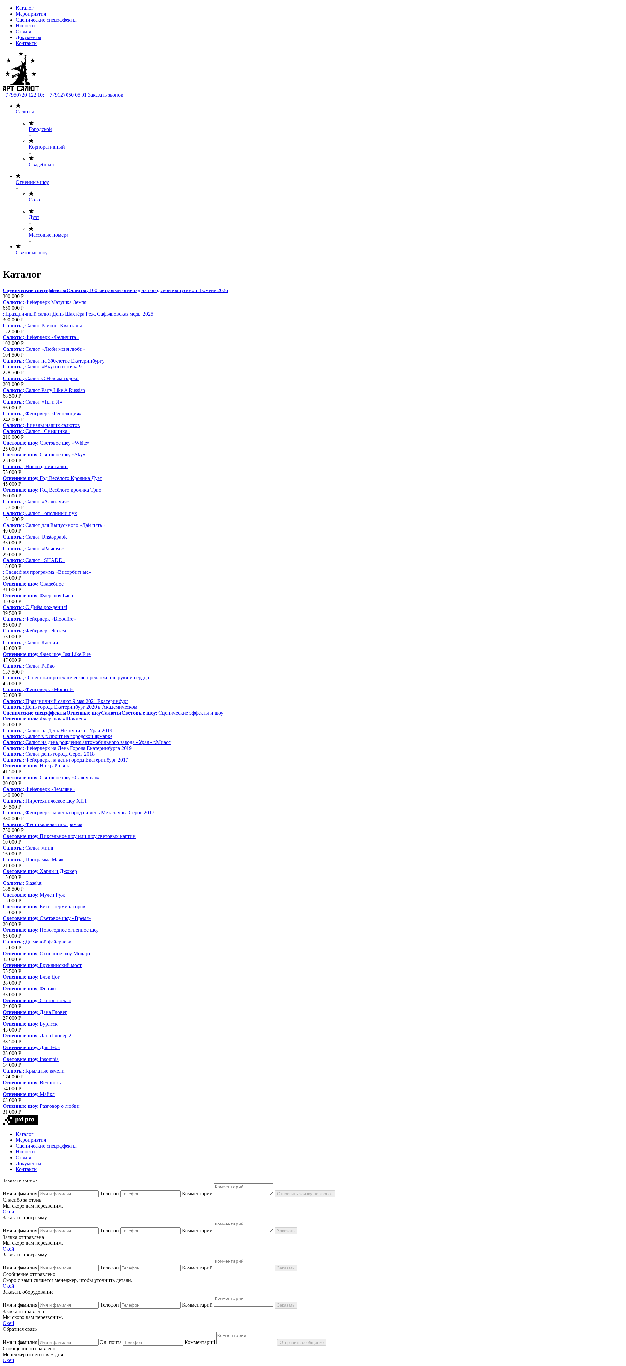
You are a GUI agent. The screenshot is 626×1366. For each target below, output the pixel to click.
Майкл (47, 1094)
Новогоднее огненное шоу (69, 930)
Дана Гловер (53, 1012)
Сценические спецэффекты (46, 19)
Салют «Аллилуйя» (47, 501)
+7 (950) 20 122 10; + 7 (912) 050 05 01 (45, 94)
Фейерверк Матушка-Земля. (56, 302)
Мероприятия (31, 14)
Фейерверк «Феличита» (52, 337)
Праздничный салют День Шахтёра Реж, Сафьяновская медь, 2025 (79, 314)
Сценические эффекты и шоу (190, 713)
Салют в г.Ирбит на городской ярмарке (68, 736)
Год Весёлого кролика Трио (70, 490)
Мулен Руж (52, 895)
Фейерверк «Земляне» (50, 789)
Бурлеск (49, 1024)
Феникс (48, 988)
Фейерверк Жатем (45, 630)
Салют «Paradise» (44, 548)
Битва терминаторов (62, 906)
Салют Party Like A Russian (55, 390)
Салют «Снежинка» (47, 431)
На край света (55, 765)
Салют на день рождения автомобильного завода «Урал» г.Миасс (98, 742)
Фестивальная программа (53, 824)
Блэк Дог (50, 977)
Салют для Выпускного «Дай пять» (65, 525)
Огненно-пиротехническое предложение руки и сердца (87, 677)
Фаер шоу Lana (56, 595)
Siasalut (33, 883)
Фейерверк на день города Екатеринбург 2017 (76, 760)
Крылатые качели (45, 1071)
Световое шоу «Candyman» (70, 777)
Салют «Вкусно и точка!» (54, 366)
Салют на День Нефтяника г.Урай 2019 (68, 730)
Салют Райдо (40, 666)
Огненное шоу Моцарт (65, 953)
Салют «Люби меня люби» (55, 349)
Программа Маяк (44, 859)
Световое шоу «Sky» (62, 454)
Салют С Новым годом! (52, 378)
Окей (8, 1211)
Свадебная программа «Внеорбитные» (48, 572)
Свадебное (52, 583)
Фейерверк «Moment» (49, 689)
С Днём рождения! (46, 607)
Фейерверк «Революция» (53, 413)
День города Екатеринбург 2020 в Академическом (81, 707)
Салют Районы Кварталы (53, 325)
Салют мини (39, 848)
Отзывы (25, 31)
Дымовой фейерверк (48, 941)
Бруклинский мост (61, 965)
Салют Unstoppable (46, 537)
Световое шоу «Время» (65, 918)
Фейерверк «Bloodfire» (50, 619)
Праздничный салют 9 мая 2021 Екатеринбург (76, 701)
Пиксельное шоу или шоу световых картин (88, 836)
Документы (28, 37)
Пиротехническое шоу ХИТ (56, 801)
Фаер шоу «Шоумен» (63, 718)
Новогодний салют (46, 466)
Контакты (26, 43)
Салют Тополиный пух (51, 513)
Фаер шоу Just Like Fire (65, 654)
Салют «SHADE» (45, 560)
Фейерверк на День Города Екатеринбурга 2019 (78, 748)
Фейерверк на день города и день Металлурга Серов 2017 (89, 812)
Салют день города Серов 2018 (60, 754)
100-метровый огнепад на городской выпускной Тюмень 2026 (158, 290)
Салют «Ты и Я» (43, 402)
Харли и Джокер (58, 871)
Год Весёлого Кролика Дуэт (71, 478)
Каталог (25, 8)
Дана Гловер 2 (55, 1035)
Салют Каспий (41, 642)
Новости (25, 25)
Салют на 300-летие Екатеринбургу (65, 361)
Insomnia (49, 1059)
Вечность (50, 1082)
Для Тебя (50, 1047)
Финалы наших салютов (52, 425)
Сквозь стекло (55, 1000)
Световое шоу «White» (65, 443)
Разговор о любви (60, 1106)
